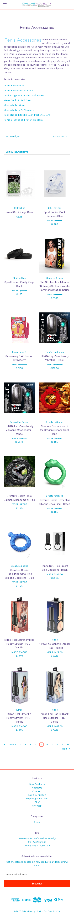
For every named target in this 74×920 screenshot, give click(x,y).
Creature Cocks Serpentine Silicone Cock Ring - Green (54, 502)
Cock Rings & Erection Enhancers (24, 95)
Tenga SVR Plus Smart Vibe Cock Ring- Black (54, 568)
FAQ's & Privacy (37, 794)
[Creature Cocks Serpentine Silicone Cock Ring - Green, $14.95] (54, 472)
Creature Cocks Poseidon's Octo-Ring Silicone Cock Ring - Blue (19, 574)
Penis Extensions (14, 85)
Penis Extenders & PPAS (18, 90)
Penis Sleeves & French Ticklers (23, 119)
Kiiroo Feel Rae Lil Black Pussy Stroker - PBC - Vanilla (54, 717)
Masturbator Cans (14, 105)
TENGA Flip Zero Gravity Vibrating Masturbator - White (19, 430)
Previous (11, 744)
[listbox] (25, 152)
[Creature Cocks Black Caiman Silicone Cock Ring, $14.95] (19, 472)
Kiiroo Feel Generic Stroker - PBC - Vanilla (54, 645)
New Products (37, 784)
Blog (37, 802)
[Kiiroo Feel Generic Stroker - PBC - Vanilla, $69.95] (54, 615)
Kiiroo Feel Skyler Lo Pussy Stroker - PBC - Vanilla (19, 717)
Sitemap (37, 805)
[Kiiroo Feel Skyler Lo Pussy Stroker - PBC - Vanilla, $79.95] (19, 685)
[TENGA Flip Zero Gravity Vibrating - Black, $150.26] (54, 328)
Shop (37, 822)
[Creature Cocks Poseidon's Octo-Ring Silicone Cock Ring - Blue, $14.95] (19, 542)
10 (68, 744)
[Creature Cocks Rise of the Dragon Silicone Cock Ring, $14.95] (54, 398)
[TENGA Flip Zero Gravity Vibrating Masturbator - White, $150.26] (19, 398)
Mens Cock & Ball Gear (17, 100)
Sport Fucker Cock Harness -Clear (54, 214)
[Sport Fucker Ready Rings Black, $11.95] (19, 254)
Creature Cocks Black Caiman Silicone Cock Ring (19, 497)
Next (65, 748)
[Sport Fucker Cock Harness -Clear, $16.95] (54, 184)
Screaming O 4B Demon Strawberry (19, 358)
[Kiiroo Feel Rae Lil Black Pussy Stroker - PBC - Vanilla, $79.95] (54, 685)
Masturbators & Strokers (19, 110)
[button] (37, 136)
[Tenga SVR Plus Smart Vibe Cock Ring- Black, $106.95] (54, 542)
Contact (37, 791)
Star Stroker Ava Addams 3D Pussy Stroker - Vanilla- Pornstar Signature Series (54, 286)
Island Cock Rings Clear (19, 212)
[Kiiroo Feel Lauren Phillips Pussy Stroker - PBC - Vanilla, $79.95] (19, 615)
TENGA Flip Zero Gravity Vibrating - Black (54, 358)
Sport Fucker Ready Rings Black (19, 284)
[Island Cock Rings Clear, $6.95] (19, 184)
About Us (37, 787)
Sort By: (9, 152)
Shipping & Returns (37, 798)
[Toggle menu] (4, 4)
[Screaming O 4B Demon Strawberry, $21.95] (19, 328)
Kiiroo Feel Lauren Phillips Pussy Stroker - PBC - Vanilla (19, 643)
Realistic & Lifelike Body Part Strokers (27, 114)
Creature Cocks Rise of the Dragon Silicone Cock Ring (54, 430)
